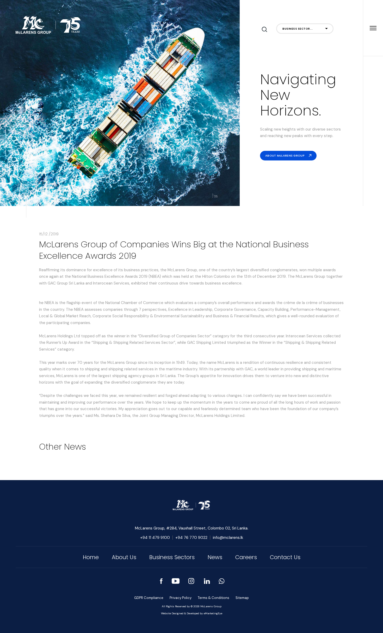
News (215, 557)
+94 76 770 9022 (191, 537)
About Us (124, 557)
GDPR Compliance (148, 598)
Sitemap (242, 598)
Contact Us (285, 557)
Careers (246, 557)
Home (91, 557)
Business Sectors (172, 557)
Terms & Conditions (213, 598)
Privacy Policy (180, 598)
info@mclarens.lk (228, 537)
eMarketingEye (213, 613)
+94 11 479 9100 (155, 537)
